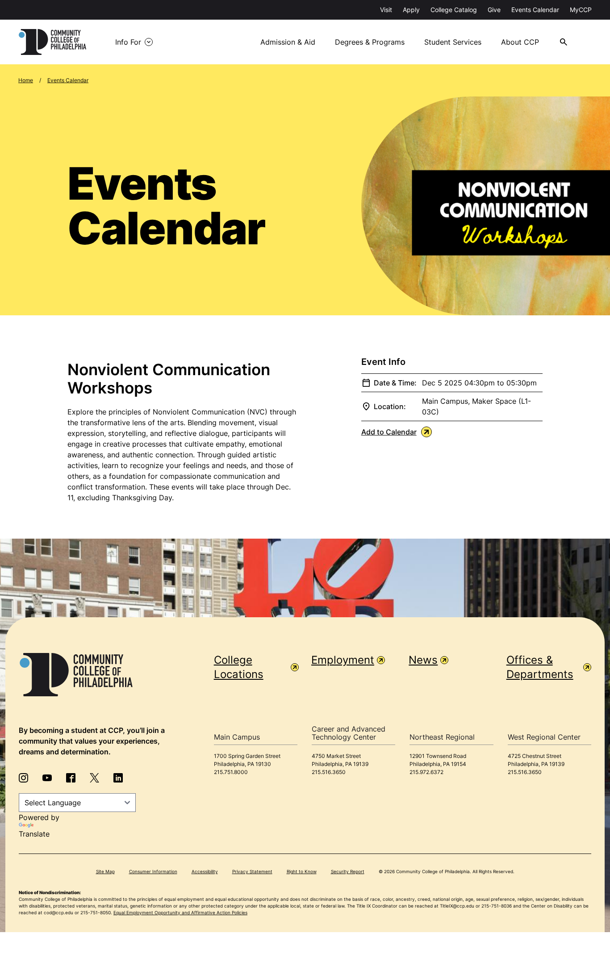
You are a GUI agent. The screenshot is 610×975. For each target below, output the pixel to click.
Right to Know (302, 871)
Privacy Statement (252, 871)
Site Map (105, 871)
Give (494, 9)
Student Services (452, 42)
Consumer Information (153, 871)
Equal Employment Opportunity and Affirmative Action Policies (180, 912)
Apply (411, 9)
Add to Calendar (389, 431)
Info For (128, 42)
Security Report (347, 871)
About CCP (520, 42)
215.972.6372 (426, 772)
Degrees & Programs (370, 42)
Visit (386, 9)
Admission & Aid (287, 42)
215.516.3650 (329, 772)
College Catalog (453, 9)
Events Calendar (535, 9)
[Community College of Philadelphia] (52, 42)
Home (25, 80)
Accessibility (205, 871)
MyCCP (581, 9)
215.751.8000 (231, 772)
